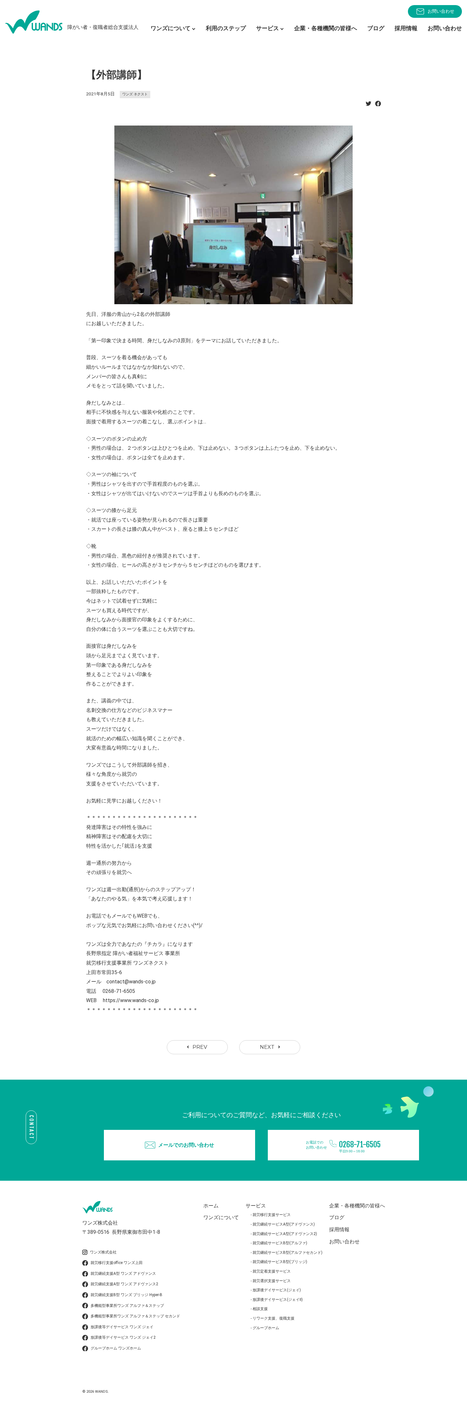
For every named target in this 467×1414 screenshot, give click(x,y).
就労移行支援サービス (272, 1214)
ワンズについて (221, 1217)
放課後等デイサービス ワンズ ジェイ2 (123, 1337)
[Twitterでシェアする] (368, 105)
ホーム (211, 1206)
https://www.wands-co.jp (131, 1000)
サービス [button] (267, 28)
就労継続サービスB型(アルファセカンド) (287, 1252)
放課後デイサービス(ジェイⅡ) (278, 1299)
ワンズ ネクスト (135, 94)
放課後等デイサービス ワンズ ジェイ (122, 1327)
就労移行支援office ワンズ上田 (117, 1262)
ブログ (375, 28)
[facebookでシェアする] (378, 105)
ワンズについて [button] (171, 28)
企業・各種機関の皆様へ (325, 28)
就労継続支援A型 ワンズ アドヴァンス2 (124, 1284)
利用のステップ (226, 28)
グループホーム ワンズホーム (116, 1348)
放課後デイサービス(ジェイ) (277, 1290)
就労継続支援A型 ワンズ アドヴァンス (123, 1273)
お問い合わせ (441, 11)
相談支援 (260, 1309)
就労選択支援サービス (272, 1281)
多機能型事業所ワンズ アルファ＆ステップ (127, 1305)
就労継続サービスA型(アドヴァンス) (284, 1224)
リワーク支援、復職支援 (273, 1318)
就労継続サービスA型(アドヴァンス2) (285, 1234)
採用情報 (406, 28)
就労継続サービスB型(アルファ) (280, 1243)
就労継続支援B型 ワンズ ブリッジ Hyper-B (126, 1295)
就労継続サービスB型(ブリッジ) (280, 1262)
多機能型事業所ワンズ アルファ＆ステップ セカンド (135, 1316)
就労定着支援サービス (272, 1271)
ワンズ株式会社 (103, 1252)
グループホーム (266, 1328)
